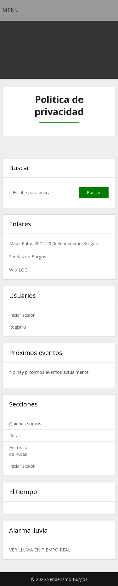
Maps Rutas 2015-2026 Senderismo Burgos (53, 243)
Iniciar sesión (22, 315)
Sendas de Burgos (27, 257)
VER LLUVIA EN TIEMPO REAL (39, 550)
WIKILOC (18, 270)
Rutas (15, 435)
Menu (11, 10)
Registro (17, 327)
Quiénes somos (25, 424)
